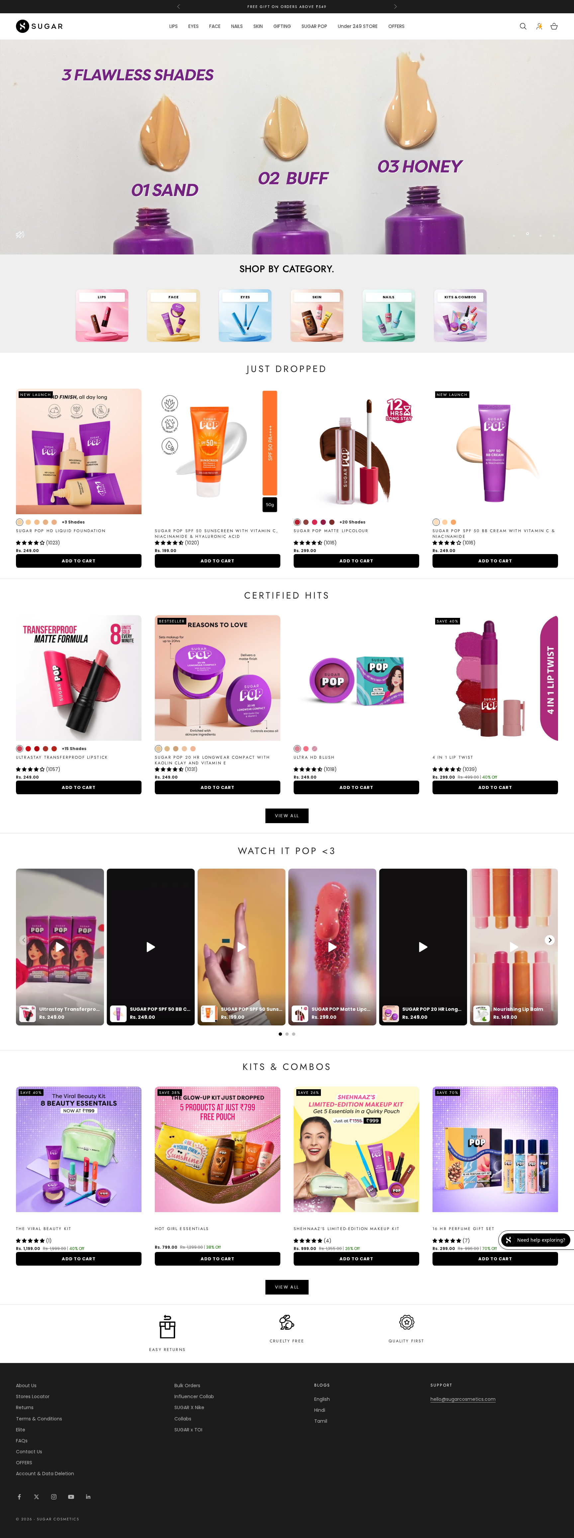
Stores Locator (32, 1396)
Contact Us (29, 1451)
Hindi (319, 1410)
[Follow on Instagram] (53, 1496)
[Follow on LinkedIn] (88, 1496)
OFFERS (396, 26)
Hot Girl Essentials (182, 1229)
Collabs (182, 1418)
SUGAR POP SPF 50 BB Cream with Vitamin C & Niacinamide (493, 533)
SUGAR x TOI (188, 1429)
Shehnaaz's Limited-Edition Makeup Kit (347, 1229)
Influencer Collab (194, 1396)
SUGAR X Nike (189, 1407)
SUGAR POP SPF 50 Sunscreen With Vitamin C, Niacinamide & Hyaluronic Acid (216, 533)
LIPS (173, 26)
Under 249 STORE (358, 26)
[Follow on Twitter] (36, 1496)
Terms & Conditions (39, 1418)
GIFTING (282, 26)
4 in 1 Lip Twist (453, 757)
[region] (287, 147)
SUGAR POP (314, 26)
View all (287, 816)
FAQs (22, 1440)
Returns (25, 1407)
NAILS (237, 26)
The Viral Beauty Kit (43, 1229)
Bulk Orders (187, 1385)
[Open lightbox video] (60, 947)
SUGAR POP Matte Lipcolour (331, 531)
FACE (215, 26)
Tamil (320, 1421)
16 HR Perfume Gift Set (463, 1229)
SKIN (258, 26)
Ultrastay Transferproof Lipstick (62, 757)
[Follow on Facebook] (19, 1496)
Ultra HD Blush (314, 757)
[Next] (550, 940)
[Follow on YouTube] (71, 1496)
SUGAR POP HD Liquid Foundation (61, 531)
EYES (193, 26)
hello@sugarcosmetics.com (463, 1399)
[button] (31, 542)
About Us (26, 1385)
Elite (20, 1429)
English (322, 1399)
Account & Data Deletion (45, 1473)
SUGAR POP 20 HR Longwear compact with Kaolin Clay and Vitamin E (212, 760)
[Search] (524, 26)
